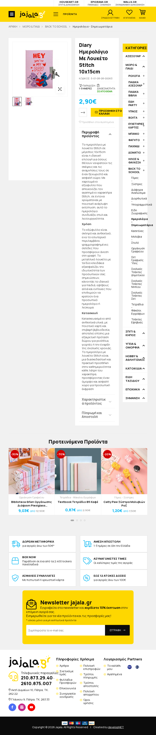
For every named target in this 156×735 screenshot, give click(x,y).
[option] (17, 101)
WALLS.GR (129, 3)
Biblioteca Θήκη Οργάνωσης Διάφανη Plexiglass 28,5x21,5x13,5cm (31, 503)
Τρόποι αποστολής (91, 684)
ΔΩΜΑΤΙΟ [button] (134, 152)
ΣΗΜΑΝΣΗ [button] (133, 398)
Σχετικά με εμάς (67, 672)
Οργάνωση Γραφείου (138, 250)
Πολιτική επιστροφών (91, 667)
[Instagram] (22, 707)
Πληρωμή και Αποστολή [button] (92, 415)
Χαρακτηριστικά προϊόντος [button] (94, 401)
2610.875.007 (36, 683)
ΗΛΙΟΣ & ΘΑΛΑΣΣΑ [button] (134, 160)
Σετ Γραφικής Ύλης (137, 260)
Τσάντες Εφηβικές (137, 320)
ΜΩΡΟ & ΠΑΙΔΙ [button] (131, 66)
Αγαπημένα (114, 674)
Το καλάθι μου (114, 667)
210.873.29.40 (37, 677)
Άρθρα (64, 666)
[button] (142, 14)
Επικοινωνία (68, 688)
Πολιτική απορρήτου (91, 692)
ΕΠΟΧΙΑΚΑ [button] (133, 389)
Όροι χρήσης (88, 701)
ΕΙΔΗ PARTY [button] (132, 103)
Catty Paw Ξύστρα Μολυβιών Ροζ (124, 503)
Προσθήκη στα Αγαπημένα (97, 122)
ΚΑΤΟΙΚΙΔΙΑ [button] (134, 368)
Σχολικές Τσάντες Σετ (136, 295)
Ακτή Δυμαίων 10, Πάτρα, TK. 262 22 (29, 692)
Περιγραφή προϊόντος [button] (90, 134)
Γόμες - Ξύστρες (136, 181)
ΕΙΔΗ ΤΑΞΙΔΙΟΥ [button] (132, 379)
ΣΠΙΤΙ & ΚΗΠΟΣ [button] (131, 333)
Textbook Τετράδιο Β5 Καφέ (78, 502)
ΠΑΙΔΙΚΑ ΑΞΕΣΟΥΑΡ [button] (135, 83)
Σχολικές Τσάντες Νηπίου (136, 284)
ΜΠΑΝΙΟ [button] (133, 133)
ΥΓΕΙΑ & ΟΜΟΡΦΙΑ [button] (132, 345)
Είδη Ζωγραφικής (139, 211)
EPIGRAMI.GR (99, 3)
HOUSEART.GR (68, 3)
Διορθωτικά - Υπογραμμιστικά (139, 201)
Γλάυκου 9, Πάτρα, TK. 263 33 (30, 699)
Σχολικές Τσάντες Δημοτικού (138, 272)
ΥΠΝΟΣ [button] (133, 111)
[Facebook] (12, 707)
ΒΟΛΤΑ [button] (132, 117)
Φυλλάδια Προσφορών (68, 681)
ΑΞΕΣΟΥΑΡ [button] (133, 56)
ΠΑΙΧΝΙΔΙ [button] (133, 146)
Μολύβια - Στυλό (136, 239)
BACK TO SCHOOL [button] (134, 170)
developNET (116, 727)
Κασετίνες (137, 231)
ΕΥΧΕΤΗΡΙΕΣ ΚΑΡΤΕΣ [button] (136, 125)
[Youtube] (31, 707)
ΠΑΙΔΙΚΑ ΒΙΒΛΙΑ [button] (133, 93)
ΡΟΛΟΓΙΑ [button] (134, 76)
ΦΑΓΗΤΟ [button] (134, 140)
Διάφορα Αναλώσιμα (138, 191)
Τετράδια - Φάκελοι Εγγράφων (138, 309)
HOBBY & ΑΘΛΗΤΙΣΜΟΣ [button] (135, 358)
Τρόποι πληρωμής (90, 675)
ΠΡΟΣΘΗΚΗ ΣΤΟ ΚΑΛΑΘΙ (110, 112)
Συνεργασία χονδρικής (68, 695)
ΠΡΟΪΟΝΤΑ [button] (70, 14)
